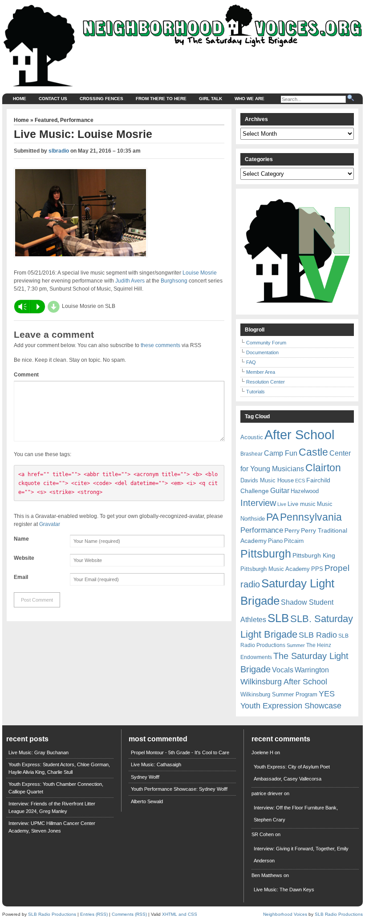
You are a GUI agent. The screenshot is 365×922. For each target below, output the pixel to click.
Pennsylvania (311, 517)
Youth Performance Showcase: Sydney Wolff (179, 789)
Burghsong (174, 281)
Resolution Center (265, 381)
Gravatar (49, 524)
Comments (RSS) (129, 914)
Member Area (260, 372)
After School (299, 434)
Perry (292, 530)
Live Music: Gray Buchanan (38, 752)
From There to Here (161, 98)
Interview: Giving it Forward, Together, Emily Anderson (301, 854)
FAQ (251, 362)
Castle (313, 452)
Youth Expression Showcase (290, 705)
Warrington (312, 670)
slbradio (59, 151)
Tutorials (255, 391)
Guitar (279, 490)
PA (272, 517)
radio (250, 584)
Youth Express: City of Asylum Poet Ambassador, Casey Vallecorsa (292, 772)
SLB (278, 618)
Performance (76, 120)
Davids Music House (267, 480)
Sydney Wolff (145, 777)
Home (19, 98)
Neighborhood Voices (285, 914)
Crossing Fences (101, 98)
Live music (302, 504)
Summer (296, 645)
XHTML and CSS (179, 914)
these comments (160, 345)
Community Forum (266, 342)
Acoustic (251, 437)
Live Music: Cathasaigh (156, 764)
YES (327, 693)
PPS (317, 569)
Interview (258, 503)
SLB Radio (318, 634)
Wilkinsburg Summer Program (278, 694)
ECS (300, 480)
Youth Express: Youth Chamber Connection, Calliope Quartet (55, 787)
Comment (26, 375)
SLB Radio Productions (52, 914)
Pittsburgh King (313, 555)
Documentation (262, 352)
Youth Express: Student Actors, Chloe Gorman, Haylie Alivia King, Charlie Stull (59, 768)
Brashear (251, 454)
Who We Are (249, 98)
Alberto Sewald (147, 801)
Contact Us (53, 98)
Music (325, 504)
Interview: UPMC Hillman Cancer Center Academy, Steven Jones (51, 827)
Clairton (323, 467)
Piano (275, 541)
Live (281, 504)
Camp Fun (280, 453)
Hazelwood (305, 491)
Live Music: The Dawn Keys (284, 889)
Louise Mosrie (199, 273)
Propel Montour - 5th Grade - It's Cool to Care (180, 752)
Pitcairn (294, 541)
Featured (46, 120)
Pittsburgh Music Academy (275, 569)
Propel (336, 568)
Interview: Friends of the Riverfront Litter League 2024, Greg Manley (51, 807)
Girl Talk (210, 98)
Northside (252, 518)
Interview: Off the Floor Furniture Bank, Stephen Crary (296, 813)
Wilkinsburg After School (283, 681)
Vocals (282, 670)
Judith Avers (130, 281)
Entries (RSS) (94, 914)
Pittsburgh (265, 554)
